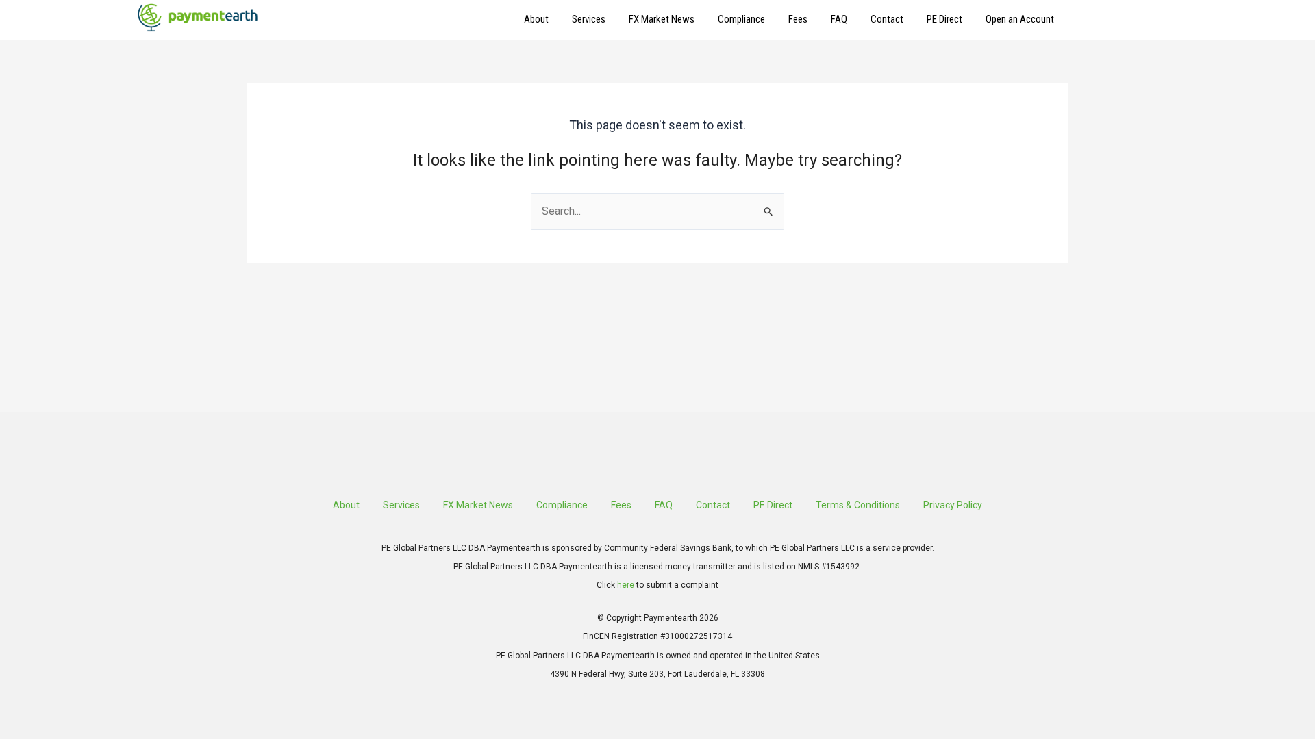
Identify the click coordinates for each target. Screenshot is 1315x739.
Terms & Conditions (858, 505)
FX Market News (661, 19)
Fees (797, 19)
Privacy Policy (952, 505)
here (625, 585)
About (536, 19)
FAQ (839, 19)
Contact (887, 19)
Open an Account (1020, 19)
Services (588, 19)
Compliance (741, 19)
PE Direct (944, 19)
